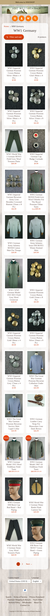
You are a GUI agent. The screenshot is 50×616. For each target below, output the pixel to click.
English (36, 581)
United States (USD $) (18, 581)
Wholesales (27, 602)
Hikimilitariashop (24, 611)
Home (6, 26)
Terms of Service (20, 597)
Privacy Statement (36, 597)
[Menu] (15, 18)
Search (8, 597)
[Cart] (28, 18)
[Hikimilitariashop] (25, 10)
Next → (29, 564)
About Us (38, 602)
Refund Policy (14, 602)
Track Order (38, 600)
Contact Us (25, 605)
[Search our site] (35, 18)
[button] (14, 37)
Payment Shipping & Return (19, 600)
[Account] (22, 18)
